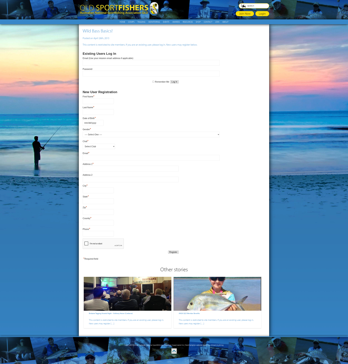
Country (87, 218)
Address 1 (88, 164)
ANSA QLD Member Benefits (189, 313)
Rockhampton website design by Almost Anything (204, 345)
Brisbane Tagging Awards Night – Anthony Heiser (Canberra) (111, 313)
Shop (198, 21)
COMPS (131, 21)
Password (87, 69)
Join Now (245, 13)
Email (86, 153)
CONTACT (208, 21)
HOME (122, 21)
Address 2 (87, 175)
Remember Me (162, 82)
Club (85, 141)
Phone (86, 229)
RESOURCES (188, 21)
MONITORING (154, 21)
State (86, 196)
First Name (88, 96)
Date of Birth (89, 118)
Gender (87, 129)
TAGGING (141, 21)
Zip (85, 207)
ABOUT (225, 21)
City (85, 186)
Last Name (88, 107)
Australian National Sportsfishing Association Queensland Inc (161, 345)
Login (262, 13)
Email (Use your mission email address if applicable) (108, 58)
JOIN (217, 21)
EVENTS (166, 21)
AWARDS (176, 21)
